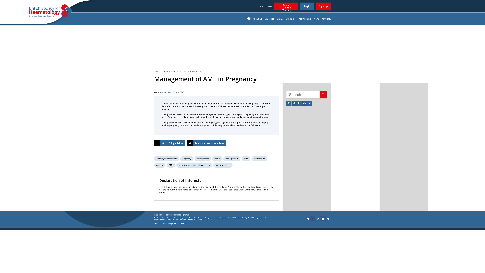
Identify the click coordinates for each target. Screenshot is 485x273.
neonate (159, 165)
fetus (246, 158)
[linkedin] (299, 103)
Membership (305, 18)
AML (171, 165)
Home (156, 72)
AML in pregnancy (223, 165)
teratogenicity (259, 158)
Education (269, 18)
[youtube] (304, 103)
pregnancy (187, 158)
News (316, 18)
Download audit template (209, 143)
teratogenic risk (232, 158)
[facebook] (294, 103)
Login (307, 6)
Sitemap (184, 223)
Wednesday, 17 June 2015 (172, 92)
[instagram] (288, 103)
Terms (156, 223)
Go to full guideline (172, 143)
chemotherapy (203, 158)
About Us (257, 18)
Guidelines (291, 18)
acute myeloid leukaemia (166, 158)
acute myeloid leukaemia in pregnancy (194, 165)
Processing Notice (170, 223)
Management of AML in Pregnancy (187, 72)
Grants (280, 18)
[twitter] (309, 103)
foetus (217, 158)
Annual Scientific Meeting (286, 7)
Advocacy (326, 18)
